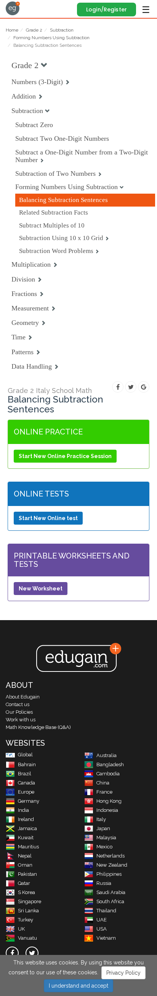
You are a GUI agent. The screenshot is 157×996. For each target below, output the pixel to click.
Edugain (13, 8)
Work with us (20, 719)
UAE (101, 920)
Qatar (24, 883)
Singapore (29, 901)
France (104, 792)
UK (21, 929)
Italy (101, 819)
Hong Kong (109, 801)
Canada (26, 783)
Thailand (106, 910)
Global (25, 754)
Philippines (109, 874)
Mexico (104, 847)
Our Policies (19, 712)
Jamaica (27, 828)
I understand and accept (78, 986)
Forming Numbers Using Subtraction (51, 37)
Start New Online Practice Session (65, 456)
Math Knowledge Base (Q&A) (38, 727)
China (102, 783)
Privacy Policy (123, 973)
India (23, 810)
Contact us (17, 704)
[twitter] (32, 953)
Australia (106, 755)
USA (101, 929)
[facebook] (12, 953)
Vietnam (106, 938)
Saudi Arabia (110, 892)
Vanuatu (27, 938)
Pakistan (27, 874)
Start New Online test (48, 518)
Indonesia (107, 810)
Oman (25, 865)
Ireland (26, 819)
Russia (103, 883)
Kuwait (26, 837)
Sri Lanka (28, 910)
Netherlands (110, 856)
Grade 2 (34, 30)
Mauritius (28, 847)
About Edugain (23, 697)
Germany (28, 801)
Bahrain (27, 764)
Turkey (25, 920)
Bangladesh (110, 764)
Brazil (24, 773)
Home (12, 30)
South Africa (110, 901)
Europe (26, 792)
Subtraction (62, 30)
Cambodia (108, 773)
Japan (103, 828)
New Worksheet (40, 589)
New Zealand (111, 865)
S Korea (26, 892)
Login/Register (106, 9)
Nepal (25, 856)
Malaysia (106, 837)
